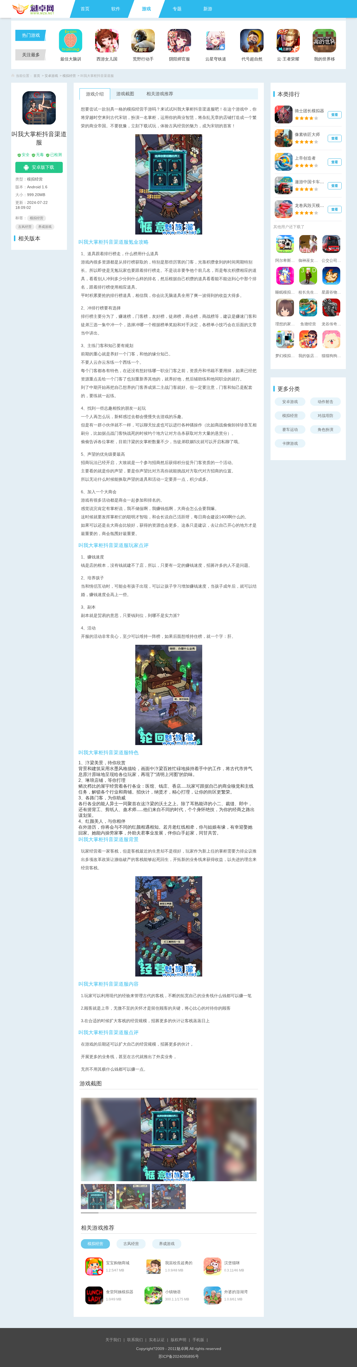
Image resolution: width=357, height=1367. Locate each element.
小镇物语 (173, 1292)
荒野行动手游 (143, 61)
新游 (207, 8)
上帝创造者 (305, 158)
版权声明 (178, 1339)
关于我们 (113, 1339)
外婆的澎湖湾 (236, 1292)
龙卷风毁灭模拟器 (310, 205)
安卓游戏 (51, 76)
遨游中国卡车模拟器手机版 (310, 181)
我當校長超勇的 (178, 1263)
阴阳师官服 (179, 59)
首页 (85, 8)
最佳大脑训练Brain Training (70, 61)
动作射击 (325, 401)
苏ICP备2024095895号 (178, 1356)
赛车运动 (290, 429)
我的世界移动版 (324, 61)
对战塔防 (325, 415)
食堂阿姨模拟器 (119, 1292)
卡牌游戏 (290, 443)
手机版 (198, 1339)
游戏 (146, 8)
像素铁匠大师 (307, 134)
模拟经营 (69, 76)
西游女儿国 (107, 59)
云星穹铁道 (215, 59)
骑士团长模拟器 (309, 110)
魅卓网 (182, 1348)
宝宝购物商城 (117, 1263)
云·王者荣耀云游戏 (288, 61)
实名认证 (157, 1339)
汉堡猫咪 (232, 1263)
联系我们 (135, 1339)
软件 (115, 8)
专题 (177, 8)
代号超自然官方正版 (252, 61)
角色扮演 (325, 429)
